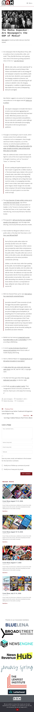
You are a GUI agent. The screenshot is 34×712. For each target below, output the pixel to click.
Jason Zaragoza (8, 399)
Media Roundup (8, 401)
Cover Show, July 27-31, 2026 (12, 593)
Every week (5, 40)
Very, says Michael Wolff (10, 235)
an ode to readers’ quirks (17, 386)
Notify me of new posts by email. (13, 469)
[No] (32, 707)
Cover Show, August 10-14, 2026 (13, 532)
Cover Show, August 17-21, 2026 (13, 501)
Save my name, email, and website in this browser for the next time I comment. (16, 460)
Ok (17, 709)
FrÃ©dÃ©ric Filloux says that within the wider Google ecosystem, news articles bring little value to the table (17, 148)
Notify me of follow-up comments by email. (17, 465)
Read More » (5, 511)
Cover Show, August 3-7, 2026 (12, 562)
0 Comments (20, 401)
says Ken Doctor (19, 61)
